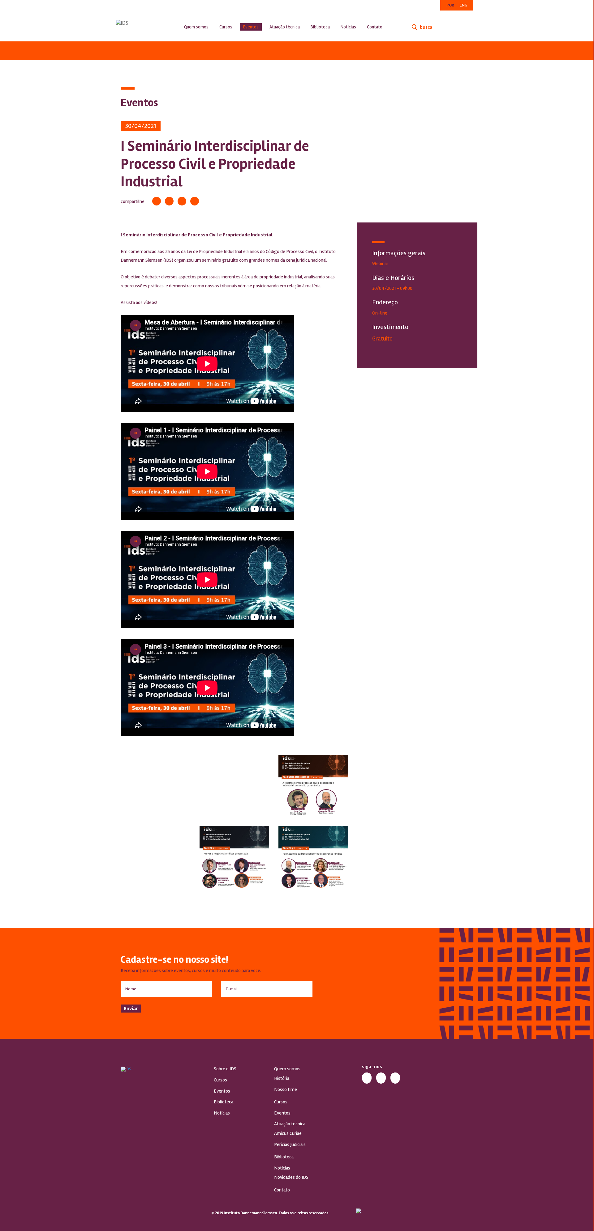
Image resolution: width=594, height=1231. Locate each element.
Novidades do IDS (291, 1177)
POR (450, 5)
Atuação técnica (284, 27)
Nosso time (285, 1089)
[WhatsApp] (194, 201)
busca (425, 27)
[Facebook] (156, 201)
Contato (374, 27)
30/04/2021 (140, 126)
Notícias (348, 27)
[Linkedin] (182, 201)
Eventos (251, 27)
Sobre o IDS (225, 1069)
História (281, 1078)
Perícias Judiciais (290, 1144)
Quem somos (196, 27)
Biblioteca (320, 27)
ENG (463, 5)
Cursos (225, 27)
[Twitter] (169, 201)
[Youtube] (395, 1077)
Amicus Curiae (288, 1133)
